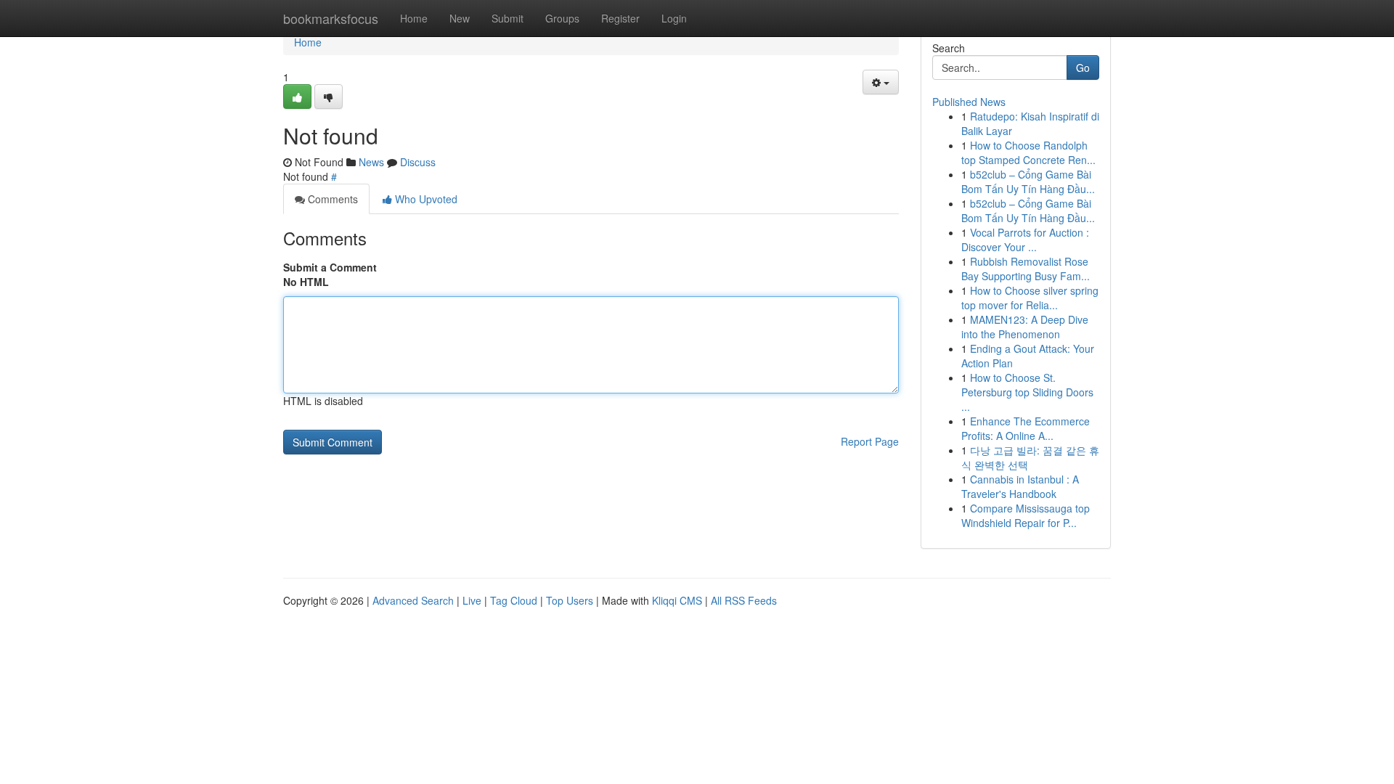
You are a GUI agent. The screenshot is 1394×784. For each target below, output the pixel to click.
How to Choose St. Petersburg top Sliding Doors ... (1027, 392)
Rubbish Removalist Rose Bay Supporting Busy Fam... (1025, 268)
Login (674, 18)
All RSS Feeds (744, 600)
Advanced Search (413, 600)
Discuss (418, 162)
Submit (507, 18)
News (371, 162)
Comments (331, 199)
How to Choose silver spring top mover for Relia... (1030, 297)
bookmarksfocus (330, 18)
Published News (969, 101)
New (459, 18)
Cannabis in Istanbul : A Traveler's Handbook (1020, 486)
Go (1083, 67)
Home (414, 18)
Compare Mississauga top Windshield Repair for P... (1025, 515)
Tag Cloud (513, 600)
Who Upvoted (424, 199)
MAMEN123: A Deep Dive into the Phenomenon (1024, 326)
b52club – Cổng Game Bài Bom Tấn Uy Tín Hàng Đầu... (1028, 181)
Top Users (569, 600)
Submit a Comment (330, 267)
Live (471, 600)
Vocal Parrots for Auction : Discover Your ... (1025, 239)
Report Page (870, 441)
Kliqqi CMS (677, 600)
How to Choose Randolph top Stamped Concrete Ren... (1028, 152)
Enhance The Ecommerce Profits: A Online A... (1025, 428)
